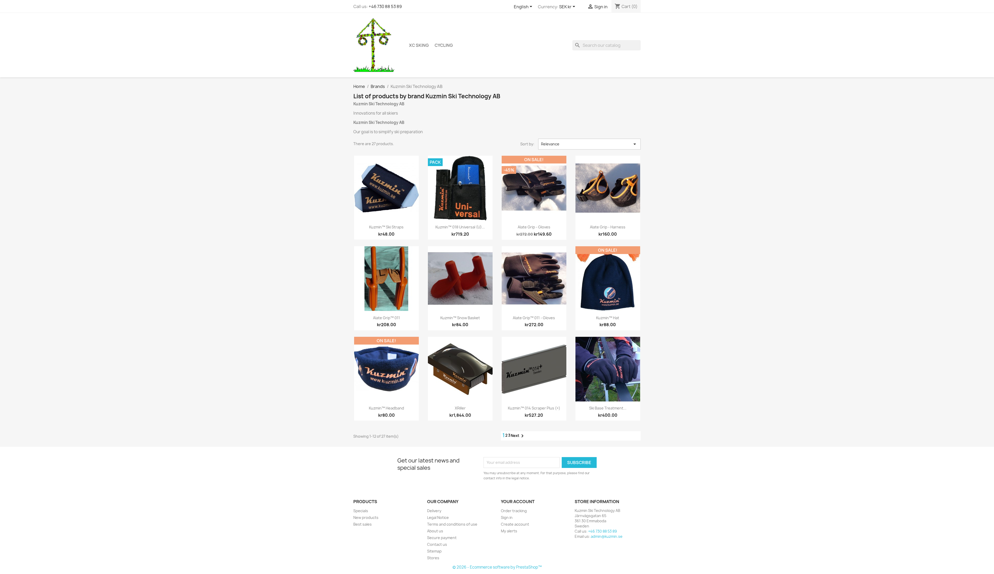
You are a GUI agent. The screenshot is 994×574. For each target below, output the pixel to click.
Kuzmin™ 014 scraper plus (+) (534, 408)
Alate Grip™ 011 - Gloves (534, 317)
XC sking (419, 45)
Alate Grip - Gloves (534, 227)
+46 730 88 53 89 (385, 6)
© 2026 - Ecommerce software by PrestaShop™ (497, 567)
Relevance (589, 144)
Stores (433, 557)
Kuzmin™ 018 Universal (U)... (460, 227)
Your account (518, 501)
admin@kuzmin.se (607, 536)
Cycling (444, 45)
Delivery (434, 510)
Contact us (437, 544)
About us (435, 530)
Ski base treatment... (607, 408)
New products (365, 517)
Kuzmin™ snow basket (460, 317)
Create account (515, 524)
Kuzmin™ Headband (386, 408)
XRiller (460, 408)
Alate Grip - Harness (607, 227)
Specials (360, 510)
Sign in (507, 517)
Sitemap (434, 551)
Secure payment (442, 537)
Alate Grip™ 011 (386, 317)
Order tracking (514, 510)
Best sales (362, 524)
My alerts (509, 530)
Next (518, 436)
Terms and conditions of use (452, 524)
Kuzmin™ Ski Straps (386, 227)
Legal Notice (438, 517)
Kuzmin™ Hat (607, 317)
